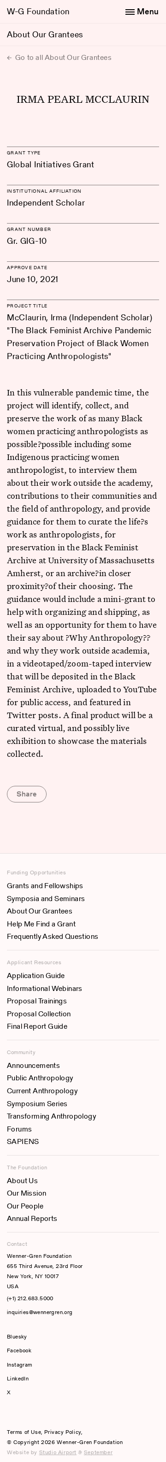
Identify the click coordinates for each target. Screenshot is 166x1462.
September (98, 1452)
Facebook (19, 1350)
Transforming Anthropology (51, 1116)
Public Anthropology (40, 1078)
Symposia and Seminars (46, 898)
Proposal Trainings (37, 1001)
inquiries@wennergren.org (40, 1312)
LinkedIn (18, 1378)
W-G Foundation (38, 11)
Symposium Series (37, 1103)
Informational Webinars (45, 988)
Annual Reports (32, 1218)
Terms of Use (24, 1432)
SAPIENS (23, 1141)
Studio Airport (58, 1452)
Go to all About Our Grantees (62, 57)
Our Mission (26, 1193)
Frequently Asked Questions (52, 936)
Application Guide (36, 975)
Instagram (19, 1364)
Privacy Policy (62, 1432)
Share (27, 794)
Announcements (33, 1065)
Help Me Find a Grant (41, 924)
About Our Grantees (45, 34)
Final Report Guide (37, 1026)
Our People (25, 1206)
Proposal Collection (39, 1013)
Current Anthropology (42, 1090)
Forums (19, 1129)
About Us (22, 1180)
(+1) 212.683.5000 (30, 1298)
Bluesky (45, 1336)
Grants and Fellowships (45, 885)
